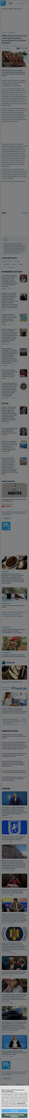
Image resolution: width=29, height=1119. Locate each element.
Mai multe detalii (21, 1103)
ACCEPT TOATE (14, 1110)
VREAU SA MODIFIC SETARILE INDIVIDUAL (14, 1115)
